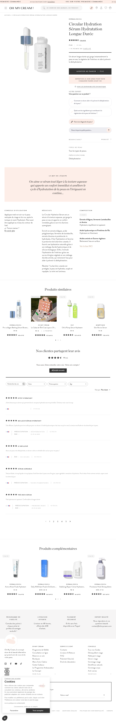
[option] (90, 80)
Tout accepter (38, 710)
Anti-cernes (92, 671)
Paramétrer (14, 710)
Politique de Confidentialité (92, 711)
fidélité (87, 49)
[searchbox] (14, 384)
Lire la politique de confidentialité (15, 703)
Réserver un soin (38, 656)
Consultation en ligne (40, 653)
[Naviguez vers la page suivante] (70, 521)
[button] (4, 718)
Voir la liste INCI (86, 246)
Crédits (110, 711)
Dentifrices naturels (95, 665)
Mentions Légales (70, 711)
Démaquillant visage (95, 653)
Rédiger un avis (58, 370)
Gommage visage (94, 662)
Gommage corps (94, 668)
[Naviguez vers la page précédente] (45, 521)
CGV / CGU (56, 711)
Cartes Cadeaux (38, 665)
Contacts (63, 650)
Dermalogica (75, 19)
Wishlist (105, 139)
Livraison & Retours (67, 653)
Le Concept (36, 671)
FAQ (62, 656)
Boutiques (36, 659)
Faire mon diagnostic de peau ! (83, 122)
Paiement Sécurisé (67, 659)
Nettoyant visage (94, 656)
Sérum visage (93, 659)
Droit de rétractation (67, 662)
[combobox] (36, 384)
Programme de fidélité (40, 650)
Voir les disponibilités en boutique (91, 86)
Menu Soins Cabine (39, 662)
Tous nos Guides (94, 650)
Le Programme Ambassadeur (43, 668)
